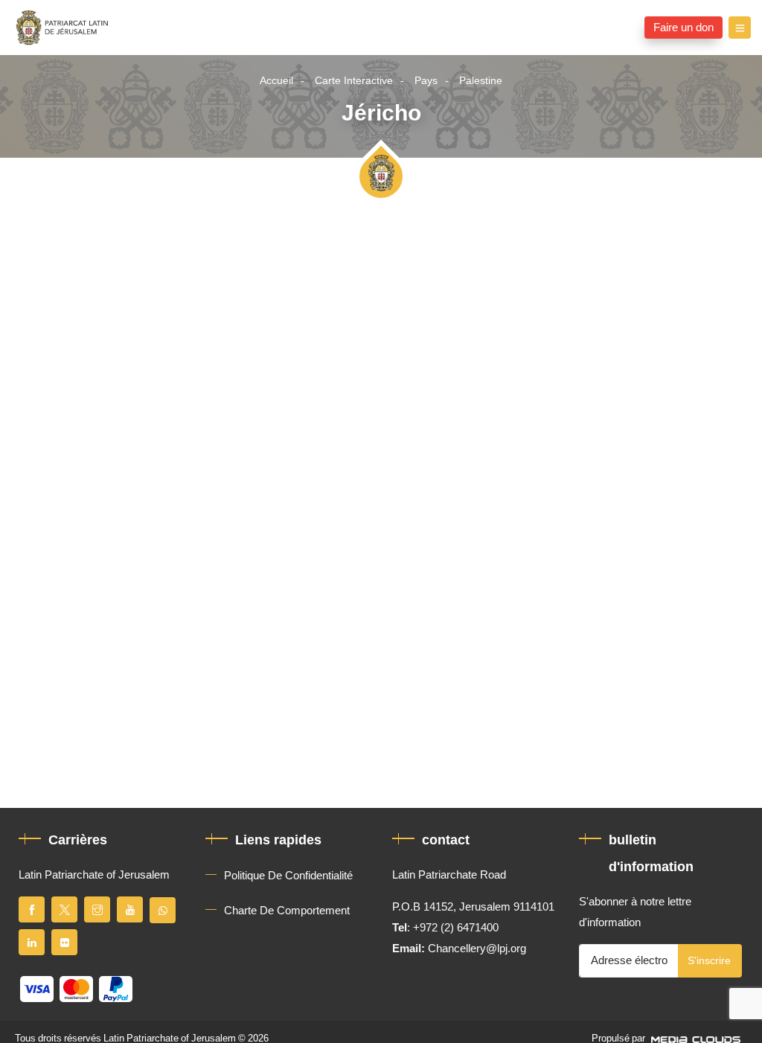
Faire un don (683, 27)
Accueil (276, 81)
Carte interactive (354, 81)
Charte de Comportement (287, 910)
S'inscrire (709, 961)
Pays (426, 81)
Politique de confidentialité (288, 876)
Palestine (480, 81)
